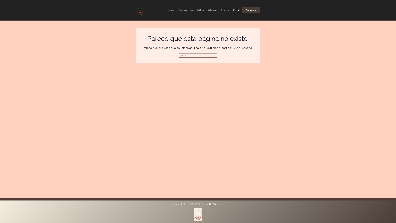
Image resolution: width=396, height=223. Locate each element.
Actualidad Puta (197, 10)
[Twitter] (239, 10)
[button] (251, 10)
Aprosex (171, 10)
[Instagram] (234, 10)
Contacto (225, 10)
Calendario (212, 10)
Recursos (183, 10)
